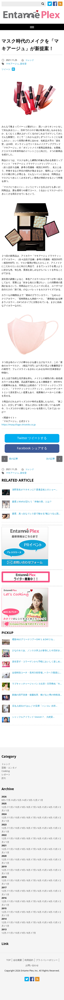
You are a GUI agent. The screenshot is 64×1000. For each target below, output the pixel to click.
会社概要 (17, 959)
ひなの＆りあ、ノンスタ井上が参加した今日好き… (37, 650)
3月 (30, 800)
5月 (19, 800)
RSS (60, 4)
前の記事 (11, 458)
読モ (4, 778)
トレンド (29, 60)
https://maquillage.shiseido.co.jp (19, 424)
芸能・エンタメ (9, 767)
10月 (17, 807)
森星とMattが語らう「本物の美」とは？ (32, 501)
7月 (8, 800)
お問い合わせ (32, 965)
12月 (4, 807)
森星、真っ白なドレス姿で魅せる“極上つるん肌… (36, 513)
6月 (14, 800)
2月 (36, 800)
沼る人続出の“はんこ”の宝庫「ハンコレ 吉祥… (34, 705)
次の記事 (53, 458)
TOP (8, 959)
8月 (3, 800)
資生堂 (23, 63)
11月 (10, 807)
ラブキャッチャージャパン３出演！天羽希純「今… (37, 683)
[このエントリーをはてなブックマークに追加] (13, 69)
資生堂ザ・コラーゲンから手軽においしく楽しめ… (37, 661)
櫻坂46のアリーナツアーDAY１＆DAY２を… (33, 639)
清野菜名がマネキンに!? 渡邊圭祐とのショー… (34, 489)
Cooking (6, 771)
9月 (23, 807)
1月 (41, 800)
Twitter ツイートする (32, 438)
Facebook (55, 4)
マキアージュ (12, 63)
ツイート (6, 69)
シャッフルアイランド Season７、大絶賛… (33, 716)
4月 (25, 800)
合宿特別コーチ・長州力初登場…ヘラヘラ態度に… (36, 672)
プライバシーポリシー (47, 959)
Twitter (50, 4)
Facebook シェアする (32, 448)
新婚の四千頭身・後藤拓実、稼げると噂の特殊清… (37, 694)
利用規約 (29, 959)
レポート (6, 774)
